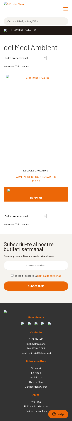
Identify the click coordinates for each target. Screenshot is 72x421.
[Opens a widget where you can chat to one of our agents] (58, 414)
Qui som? (36, 368)
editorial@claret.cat (39, 353)
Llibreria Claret (36, 382)
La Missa (36, 372)
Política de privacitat (36, 406)
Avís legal (36, 401)
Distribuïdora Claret (36, 386)
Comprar (36, 197)
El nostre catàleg (22, 30)
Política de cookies (36, 411)
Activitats (36, 377)
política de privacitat (49, 275)
